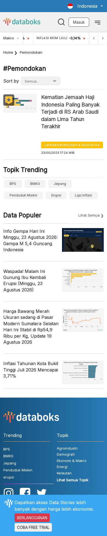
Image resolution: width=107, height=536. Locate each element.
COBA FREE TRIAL (33, 527)
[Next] (102, 38)
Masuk (79, 22)
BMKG (35, 184)
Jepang (60, 184)
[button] (85, 6)
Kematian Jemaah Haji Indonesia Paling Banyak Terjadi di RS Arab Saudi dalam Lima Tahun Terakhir (70, 112)
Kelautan (64, 473)
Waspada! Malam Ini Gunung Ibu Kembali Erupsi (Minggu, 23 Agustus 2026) (24, 280)
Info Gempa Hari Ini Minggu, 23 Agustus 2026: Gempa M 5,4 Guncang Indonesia (30, 240)
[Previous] (93, 38)
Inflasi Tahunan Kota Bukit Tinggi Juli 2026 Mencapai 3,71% (30, 370)
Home (8, 52)
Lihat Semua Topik (72, 480)
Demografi (66, 454)
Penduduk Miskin (23, 195)
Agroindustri (67, 448)
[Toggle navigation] (97, 22)
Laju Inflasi (83, 195)
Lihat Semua (89, 215)
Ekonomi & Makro (71, 460)
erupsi (56, 195)
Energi (62, 466)
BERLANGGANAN (32, 517)
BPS (13, 184)
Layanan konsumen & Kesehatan (72, 145)
